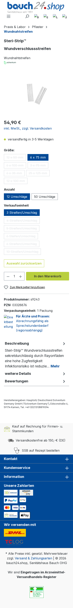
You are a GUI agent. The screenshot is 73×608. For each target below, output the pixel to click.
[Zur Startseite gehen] (36, 8)
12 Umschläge (17, 197)
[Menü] (8, 16)
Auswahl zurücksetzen (24, 263)
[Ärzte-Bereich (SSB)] (64, 16)
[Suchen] (27, 16)
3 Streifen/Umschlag (22, 213)
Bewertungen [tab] (16, 381)
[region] (36, 94)
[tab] (35, 355)
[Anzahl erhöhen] (21, 276)
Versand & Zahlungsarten (33, 558)
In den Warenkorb (47, 276)
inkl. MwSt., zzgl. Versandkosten (28, 128)
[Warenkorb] (55, 16)
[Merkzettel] (36, 16)
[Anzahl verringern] (8, 276)
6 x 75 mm (38, 157)
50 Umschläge (44, 197)
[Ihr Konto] (45, 16)
